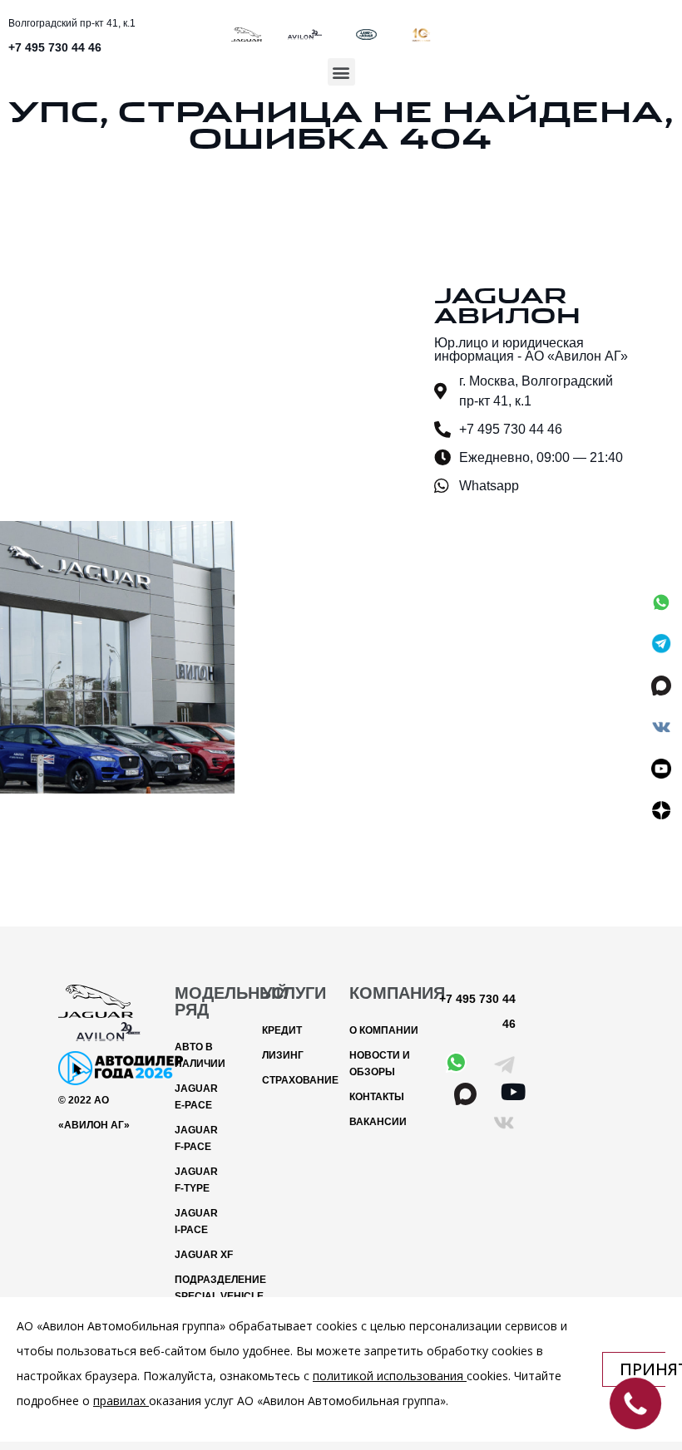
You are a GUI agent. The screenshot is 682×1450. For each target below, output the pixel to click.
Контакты (376, 1097)
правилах (119, 1400)
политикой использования (388, 1376)
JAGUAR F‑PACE (196, 1138)
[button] (341, 72)
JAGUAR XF (204, 1255)
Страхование (297, 1080)
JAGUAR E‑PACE (196, 1097)
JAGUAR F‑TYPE (196, 1180)
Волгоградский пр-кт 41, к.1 (72, 23)
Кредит (282, 1030)
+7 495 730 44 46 (54, 47)
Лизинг (283, 1055)
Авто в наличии (200, 1055)
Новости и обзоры (379, 1063)
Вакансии (378, 1122)
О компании (383, 1030)
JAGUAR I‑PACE (196, 1221)
